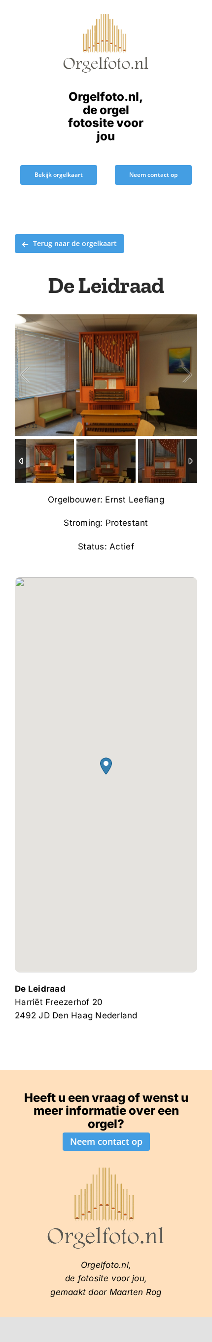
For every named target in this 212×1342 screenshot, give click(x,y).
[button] (106, 766)
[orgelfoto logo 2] (106, 16)
